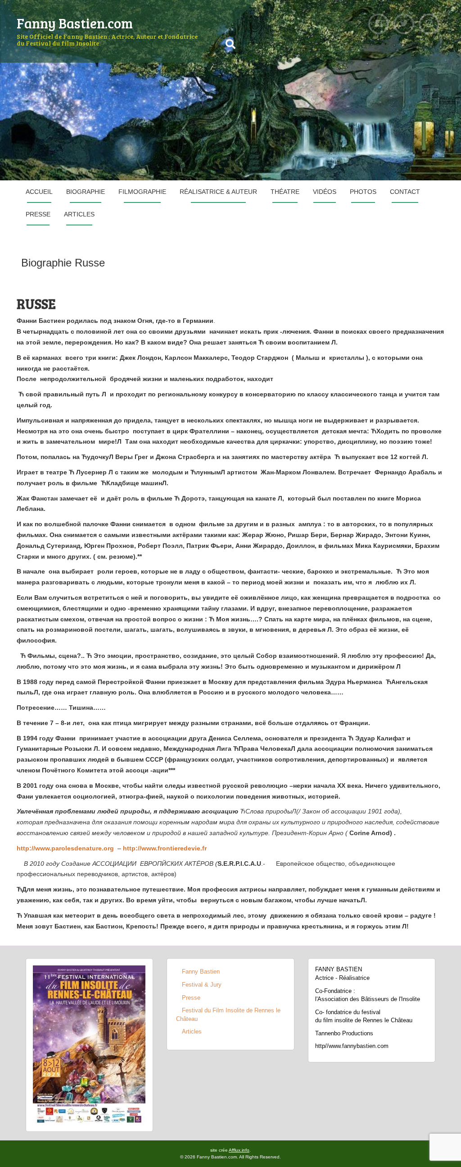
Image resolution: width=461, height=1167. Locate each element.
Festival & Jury (201, 984)
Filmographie (142, 191)
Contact (405, 191)
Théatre (285, 191)
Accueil (39, 191)
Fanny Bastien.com (75, 23)
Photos (363, 191)
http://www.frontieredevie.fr (165, 848)
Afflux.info (239, 1150)
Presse (38, 214)
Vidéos (324, 191)
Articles (79, 214)
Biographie (85, 191)
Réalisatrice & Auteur (218, 191)
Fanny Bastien (201, 971)
